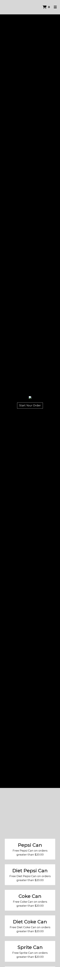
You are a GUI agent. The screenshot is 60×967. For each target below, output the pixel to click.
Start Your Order (30, 405)
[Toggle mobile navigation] (55, 7)
